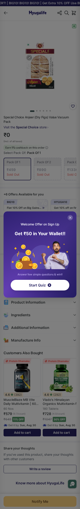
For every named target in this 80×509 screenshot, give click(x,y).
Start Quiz (37, 285)
